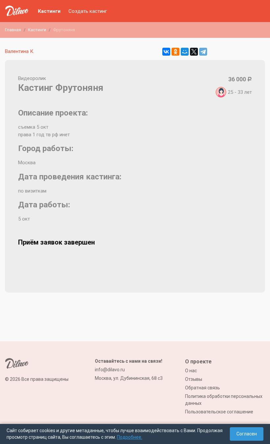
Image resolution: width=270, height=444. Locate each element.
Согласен (246, 433)
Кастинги (49, 11)
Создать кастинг (87, 11)
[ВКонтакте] (166, 52)
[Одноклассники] (175, 52)
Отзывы (193, 379)
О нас (191, 370)
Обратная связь (202, 387)
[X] (194, 52)
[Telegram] (203, 52)
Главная (13, 29)
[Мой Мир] (185, 52)
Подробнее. (129, 437)
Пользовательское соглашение (219, 411)
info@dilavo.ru (110, 369)
